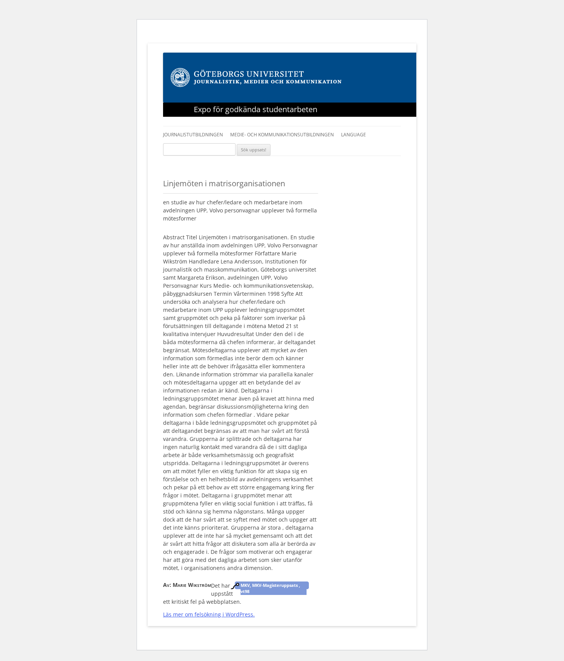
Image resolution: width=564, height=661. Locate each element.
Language (353, 134)
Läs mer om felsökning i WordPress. (209, 614)
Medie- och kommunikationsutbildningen (282, 134)
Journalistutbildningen (193, 134)
